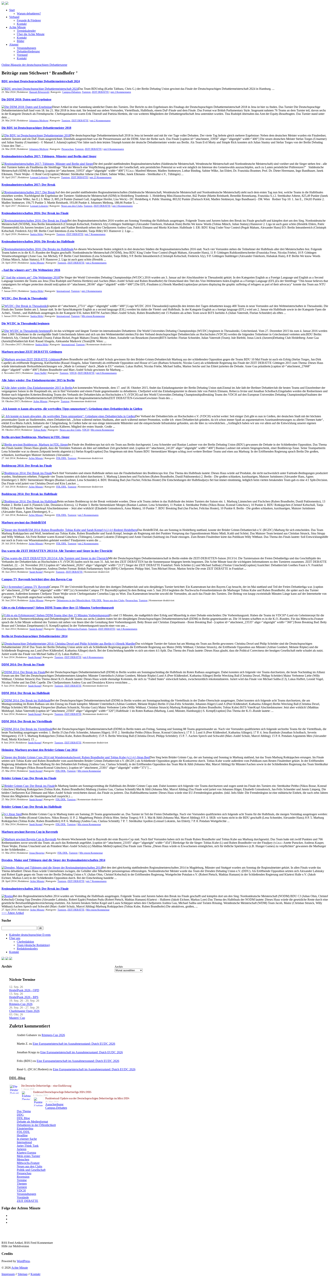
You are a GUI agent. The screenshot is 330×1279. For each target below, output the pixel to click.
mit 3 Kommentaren (122, 205)
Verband (14, 17)
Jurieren (21, 1149)
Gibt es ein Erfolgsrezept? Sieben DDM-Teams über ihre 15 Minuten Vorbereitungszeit (58, 607)
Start (12, 10)
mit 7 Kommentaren (95, 234)
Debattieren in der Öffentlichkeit (73, 600)
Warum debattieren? (29, 13)
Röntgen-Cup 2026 (20, 1004)
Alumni (13, 44)
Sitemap (23, 1274)
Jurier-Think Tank (28, 1145)
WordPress (23, 1261)
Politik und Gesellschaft (31, 1169)
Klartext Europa (26, 1152)
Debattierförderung (28, 51)
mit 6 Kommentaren (114, 149)
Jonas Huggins (36, 852)
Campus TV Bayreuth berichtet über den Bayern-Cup (37, 579)
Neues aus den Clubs (71, 205)
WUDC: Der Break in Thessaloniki (24, 298)
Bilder (20, 41)
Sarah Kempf (36, 571)
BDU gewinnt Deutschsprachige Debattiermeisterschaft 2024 (41, 81)
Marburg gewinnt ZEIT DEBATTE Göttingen (32, 351)
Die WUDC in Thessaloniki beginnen (25, 323)
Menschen (61, 628)
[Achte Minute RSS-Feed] (10, 958)
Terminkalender (26, 30)
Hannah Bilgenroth (39, 92)
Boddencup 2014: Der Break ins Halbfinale (29, 494)
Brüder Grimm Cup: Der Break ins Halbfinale (32, 806)
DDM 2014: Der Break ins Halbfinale (26, 693)
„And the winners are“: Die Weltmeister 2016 (31, 270)
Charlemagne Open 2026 (24, 1011)
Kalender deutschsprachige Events (30, 934)
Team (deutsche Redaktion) (33, 945)
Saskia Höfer (36, 234)
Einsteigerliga (25, 1128)
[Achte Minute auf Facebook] (3, 958)
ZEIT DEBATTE (100, 92)
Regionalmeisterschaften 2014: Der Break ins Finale (35, 888)
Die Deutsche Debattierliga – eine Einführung (46, 1085)
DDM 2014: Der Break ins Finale (23, 664)
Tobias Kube (39, 429)
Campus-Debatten (71, 92)
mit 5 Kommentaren (88, 515)
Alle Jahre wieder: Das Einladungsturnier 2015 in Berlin (38, 380)
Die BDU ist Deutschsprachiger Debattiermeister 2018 (36, 127)
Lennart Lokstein (39, 177)
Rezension (23, 1176)
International (63, 291)
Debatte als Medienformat (32, 1121)
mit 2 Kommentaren (121, 92)
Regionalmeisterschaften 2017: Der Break (28, 184)
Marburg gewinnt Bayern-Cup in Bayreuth (30, 831)
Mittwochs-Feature (77, 628)
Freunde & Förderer (29, 20)
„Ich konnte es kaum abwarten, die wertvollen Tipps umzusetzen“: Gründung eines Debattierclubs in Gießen (72, 408)
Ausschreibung (54, 1104)
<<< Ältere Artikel (13, 913)
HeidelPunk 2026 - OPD (24, 990)
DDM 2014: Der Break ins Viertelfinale (27, 721)
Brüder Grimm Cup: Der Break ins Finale (29, 778)
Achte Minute (17, 27)
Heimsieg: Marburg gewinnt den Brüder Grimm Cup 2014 (39, 749)
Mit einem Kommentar (93, 316)
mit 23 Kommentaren (101, 177)
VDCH (73, 373)
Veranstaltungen (26, 48)
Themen (22, 1183)
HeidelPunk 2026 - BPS (23, 997)
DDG (20, 1114)
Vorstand (22, 54)
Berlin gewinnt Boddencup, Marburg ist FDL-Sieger (36, 437)
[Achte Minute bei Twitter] (6, 958)
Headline (22, 1135)
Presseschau (67, 149)
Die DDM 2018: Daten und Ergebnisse (26, 99)
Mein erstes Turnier (28, 1156)
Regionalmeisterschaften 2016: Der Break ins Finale (35, 213)
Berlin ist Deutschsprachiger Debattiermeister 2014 (34, 636)
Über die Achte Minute (30, 34)
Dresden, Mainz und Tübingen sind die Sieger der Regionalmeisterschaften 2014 (53, 860)
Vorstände (23, 1197)
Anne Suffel (40, 373)
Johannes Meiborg (38, 120)
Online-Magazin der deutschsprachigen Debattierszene (34, 64)
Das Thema (24, 1111)
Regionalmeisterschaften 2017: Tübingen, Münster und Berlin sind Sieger (49, 156)
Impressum (8, 1274)
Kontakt (22, 23)
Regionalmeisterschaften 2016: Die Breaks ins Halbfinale (38, 241)
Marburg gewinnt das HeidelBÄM (24, 522)
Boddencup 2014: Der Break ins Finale (27, 465)
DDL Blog (23, 1118)
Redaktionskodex (27, 948)
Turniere (86, 92)
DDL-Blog (17, 1078)
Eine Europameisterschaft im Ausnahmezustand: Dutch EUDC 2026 (74, 1043)
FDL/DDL (61, 458)
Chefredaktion (25, 941)
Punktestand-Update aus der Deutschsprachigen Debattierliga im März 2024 (87, 1098)
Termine (22, 1180)
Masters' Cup (17, 1017)
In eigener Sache (27, 1138)
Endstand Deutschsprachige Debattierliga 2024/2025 (62, 1092)
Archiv (119, 966)
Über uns (14, 938)
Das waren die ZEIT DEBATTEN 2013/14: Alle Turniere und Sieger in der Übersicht (57, 550)
